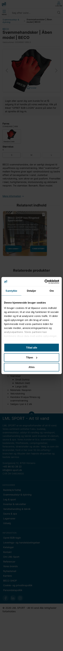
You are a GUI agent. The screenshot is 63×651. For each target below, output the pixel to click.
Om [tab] (52, 290)
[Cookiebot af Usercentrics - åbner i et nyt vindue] (45, 281)
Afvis (32, 367)
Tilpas (29, 357)
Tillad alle (31, 347)
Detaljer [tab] (31, 290)
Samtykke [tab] (11, 290)
